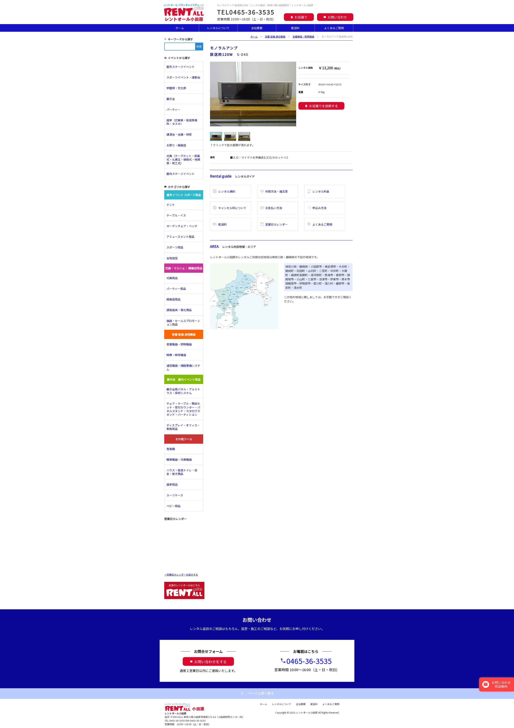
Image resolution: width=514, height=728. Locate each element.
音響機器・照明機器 (303, 36)
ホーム (179, 28)
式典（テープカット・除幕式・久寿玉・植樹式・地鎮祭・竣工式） (183, 159)
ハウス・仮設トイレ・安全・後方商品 (181, 472)
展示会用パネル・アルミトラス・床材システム (183, 391)
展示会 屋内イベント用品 (184, 379)
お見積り (298, 17)
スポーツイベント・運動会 (183, 77)
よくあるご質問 (334, 28)
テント (170, 205)
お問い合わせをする (208, 661)
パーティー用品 (176, 289)
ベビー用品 (173, 506)
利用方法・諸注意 (274, 191)
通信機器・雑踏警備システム (183, 367)
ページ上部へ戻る (257, 693)
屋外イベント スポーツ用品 (184, 195)
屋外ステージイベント (180, 67)
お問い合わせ (335, 17)
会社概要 (256, 28)
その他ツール (183, 439)
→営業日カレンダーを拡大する (181, 574)
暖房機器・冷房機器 (179, 459)
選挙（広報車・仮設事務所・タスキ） (181, 122)
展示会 (170, 99)
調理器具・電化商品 (179, 310)
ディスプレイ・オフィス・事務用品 (183, 427)
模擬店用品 (173, 299)
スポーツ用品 (174, 247)
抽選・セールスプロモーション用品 (183, 322)
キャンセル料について (229, 208)
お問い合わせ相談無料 (497, 684)
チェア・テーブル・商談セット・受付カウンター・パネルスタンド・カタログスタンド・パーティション (183, 409)
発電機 (170, 449)
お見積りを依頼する (321, 105)
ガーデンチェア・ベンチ (181, 226)
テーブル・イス (176, 215)
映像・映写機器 (176, 355)
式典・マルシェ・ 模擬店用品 (183, 268)
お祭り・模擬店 (176, 145)
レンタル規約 (223, 191)
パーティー (174, 109)
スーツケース (174, 495)
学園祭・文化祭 (176, 88)
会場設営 (172, 258)
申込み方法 (316, 208)
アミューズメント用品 (180, 237)
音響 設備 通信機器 (275, 36)
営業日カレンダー (274, 224)
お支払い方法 (271, 208)
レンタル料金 (318, 191)
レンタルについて (218, 28)
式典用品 (172, 278)
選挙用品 (172, 484)
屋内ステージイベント (180, 174)
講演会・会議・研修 (179, 134)
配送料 (295, 28)
